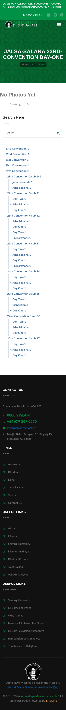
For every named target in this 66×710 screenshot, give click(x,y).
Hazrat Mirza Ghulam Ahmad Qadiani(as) (33, 687)
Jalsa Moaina (20, 187)
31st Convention (15, 159)
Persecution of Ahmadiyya (24, 638)
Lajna (11, 479)
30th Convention (16, 165)
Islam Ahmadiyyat (19, 551)
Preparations (20, 238)
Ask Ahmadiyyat (18, 574)
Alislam (12, 528)
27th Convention (17, 193)
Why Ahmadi (16, 615)
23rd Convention (17, 293)
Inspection (19, 305)
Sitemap (13, 495)
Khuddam (14, 472)
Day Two (18, 199)
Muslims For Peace (19, 608)
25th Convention (17, 243)
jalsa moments (21, 182)
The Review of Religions (22, 646)
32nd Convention (16, 154)
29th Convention (16, 171)
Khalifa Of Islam (18, 559)
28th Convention (17, 176)
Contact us (15, 502)
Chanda (13, 536)
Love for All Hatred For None (25, 623)
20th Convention (17, 338)
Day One (18, 210)
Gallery (40, 64)
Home (25, 64)
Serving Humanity (19, 543)
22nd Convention (18, 316)
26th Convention (17, 215)
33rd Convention (16, 148)
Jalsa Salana (15, 487)
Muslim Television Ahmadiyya (26, 631)
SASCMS (51, 700)
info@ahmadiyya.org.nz (21, 428)
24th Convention (17, 271)
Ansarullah (14, 464)
